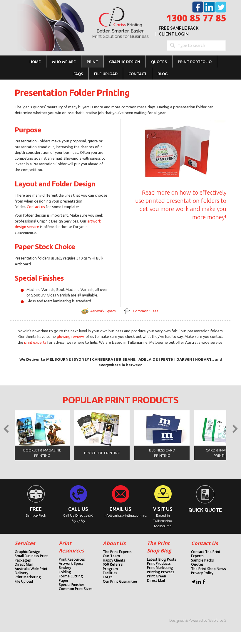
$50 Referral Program (113, 566)
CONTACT (137, 74)
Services (25, 543)
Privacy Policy (202, 573)
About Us (114, 543)
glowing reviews (71, 336)
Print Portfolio (195, 62)
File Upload (24, 581)
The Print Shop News (208, 569)
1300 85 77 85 (196, 18)
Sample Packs (202, 560)
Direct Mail (24, 564)
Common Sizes (145, 311)
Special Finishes (72, 585)
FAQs (78, 74)
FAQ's (108, 577)
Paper (63, 581)
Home (35, 62)
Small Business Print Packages (31, 558)
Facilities (110, 573)
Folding (65, 572)
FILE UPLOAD (106, 74)
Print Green (156, 576)
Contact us (36, 207)
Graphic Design (27, 552)
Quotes (159, 62)
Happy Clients (114, 560)
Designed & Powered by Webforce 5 (197, 620)
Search (172, 45)
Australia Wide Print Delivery (31, 571)
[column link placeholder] (67, 506)
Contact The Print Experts (205, 554)
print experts (35, 342)
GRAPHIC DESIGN (124, 62)
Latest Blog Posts (161, 559)
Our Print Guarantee (120, 581)
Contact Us (204, 543)
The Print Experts (117, 552)
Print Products (159, 564)
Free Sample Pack (178, 28)
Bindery (65, 568)
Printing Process (160, 572)
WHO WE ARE (64, 62)
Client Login (174, 34)
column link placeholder (24, 501)
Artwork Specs (103, 311)
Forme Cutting (71, 576)
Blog (163, 74)
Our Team (111, 556)
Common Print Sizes (76, 589)
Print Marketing (28, 577)
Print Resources (72, 559)
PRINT (92, 62)
